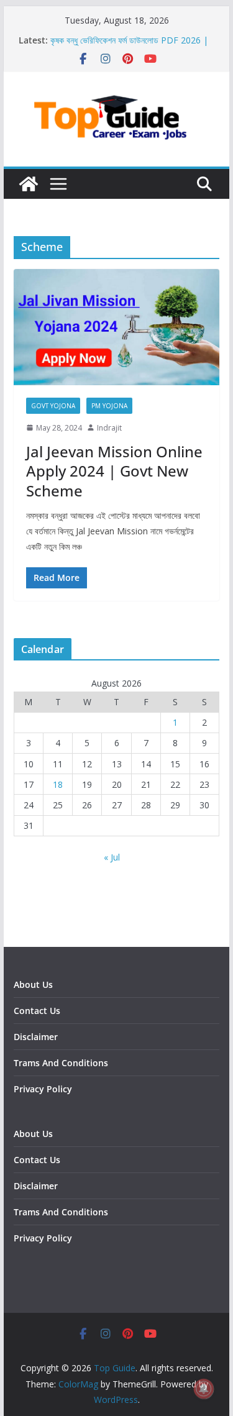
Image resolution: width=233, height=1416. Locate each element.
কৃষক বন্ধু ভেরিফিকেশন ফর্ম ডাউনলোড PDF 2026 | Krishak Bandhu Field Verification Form (129, 46)
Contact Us (37, 1010)
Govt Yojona (53, 405)
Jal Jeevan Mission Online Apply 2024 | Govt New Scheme (114, 470)
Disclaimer (36, 1037)
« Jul (112, 857)
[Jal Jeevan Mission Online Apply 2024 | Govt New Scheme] (117, 327)
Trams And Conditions (61, 1063)
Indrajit (109, 428)
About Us (33, 984)
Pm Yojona (109, 405)
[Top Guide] (28, 184)
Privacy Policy (43, 1089)
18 (58, 784)
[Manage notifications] (204, 1389)
